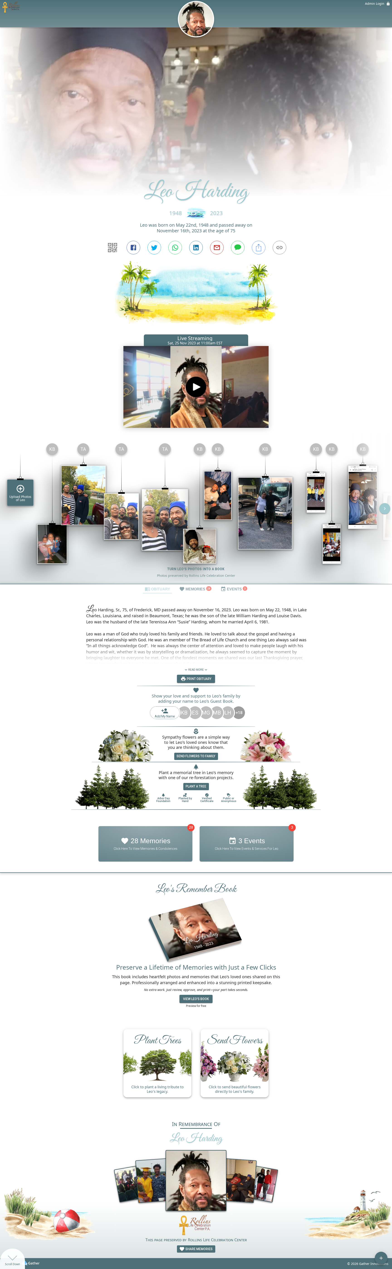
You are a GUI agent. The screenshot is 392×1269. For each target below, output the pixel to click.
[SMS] (238, 247)
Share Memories (199, 1249)
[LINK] (279, 247)
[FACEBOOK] (133, 247)
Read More (196, 669)
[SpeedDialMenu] (381, 1258)
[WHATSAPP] (175, 247)
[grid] (196, 511)
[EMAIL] (217, 247)
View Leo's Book (196, 999)
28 (191, 827)
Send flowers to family (195, 756)
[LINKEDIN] (196, 247)
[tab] (157, 588)
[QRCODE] (112, 247)
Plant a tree (196, 786)
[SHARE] (258, 247)
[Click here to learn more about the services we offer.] (196, 1226)
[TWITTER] (154, 247)
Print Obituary (198, 679)
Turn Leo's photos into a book (196, 569)
